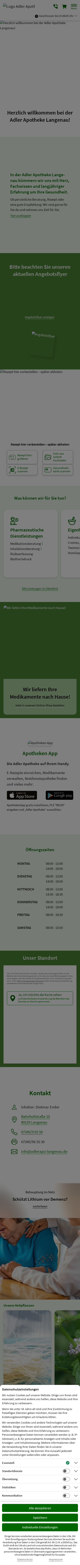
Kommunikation (12, 1495)
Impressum (56, 1559)
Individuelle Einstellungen (40, 1527)
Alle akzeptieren (40, 1508)
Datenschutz (25, 1559)
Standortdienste (12, 1471)
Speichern (40, 1517)
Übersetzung (10, 1479)
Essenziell (8, 1463)
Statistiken (9, 1487)
